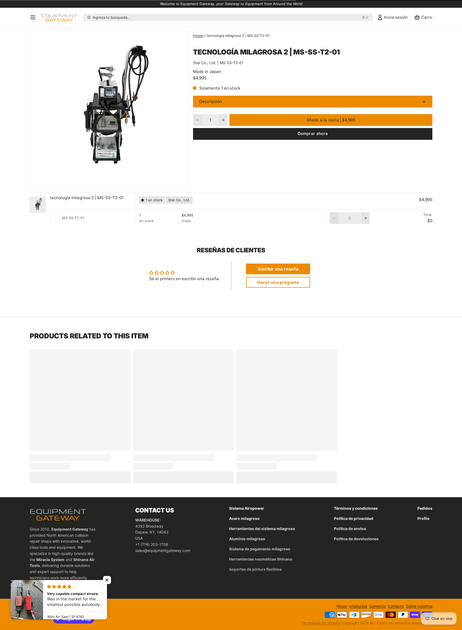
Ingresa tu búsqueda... (230, 17)
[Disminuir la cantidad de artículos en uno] (197, 120)
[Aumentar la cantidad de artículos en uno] (223, 120)
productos (358, 606)
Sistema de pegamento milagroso (259, 549)
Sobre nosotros (419, 606)
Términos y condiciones (356, 508)
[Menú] (34, 17)
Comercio (377, 606)
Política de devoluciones (356, 538)
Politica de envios (350, 528)
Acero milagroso (244, 518)
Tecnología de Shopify (320, 623)
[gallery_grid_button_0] (105, 184)
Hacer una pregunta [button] (278, 282)
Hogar (198, 35)
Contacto (396, 606)
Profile (423, 518)
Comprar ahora (313, 133)
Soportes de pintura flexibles (255, 569)
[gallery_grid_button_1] (111, 184)
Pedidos (424, 508)
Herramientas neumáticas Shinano (260, 559)
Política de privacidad (353, 518)
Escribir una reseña (278, 269)
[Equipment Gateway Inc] (61, 17)
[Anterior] (97, 184)
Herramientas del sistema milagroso (262, 528)
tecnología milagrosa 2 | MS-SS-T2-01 (87, 197)
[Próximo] (121, 184)
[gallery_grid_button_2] (115, 184)
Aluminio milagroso (247, 538)
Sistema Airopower (246, 508)
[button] (330, 120)
